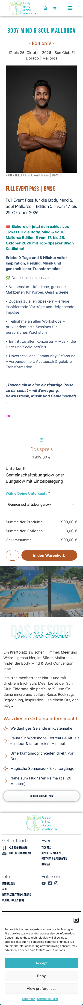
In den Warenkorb (49, 555)
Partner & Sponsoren (54, 859)
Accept (42, 963)
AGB (4, 889)
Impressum (8, 884)
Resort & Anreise (52, 853)
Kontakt (47, 864)
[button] (76, 920)
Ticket (18, 175)
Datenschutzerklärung (47, 999)
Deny (41, 976)
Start (9, 175)
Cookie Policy (28, 999)
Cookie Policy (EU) (13, 900)
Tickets (46, 848)
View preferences (41, 988)
